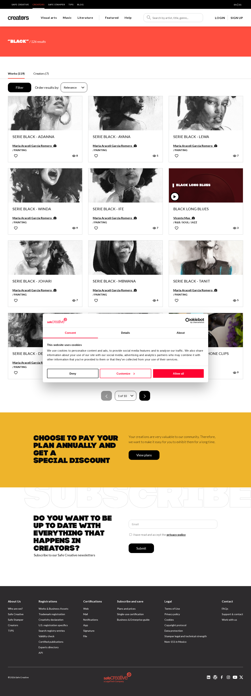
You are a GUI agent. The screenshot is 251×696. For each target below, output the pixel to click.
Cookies (169, 619)
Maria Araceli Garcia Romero (32, 145)
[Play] (174, 196)
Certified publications (51, 641)
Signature (88, 630)
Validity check (46, 636)
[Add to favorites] (16, 156)
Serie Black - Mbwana (114, 281)
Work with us (229, 619)
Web (86, 608)
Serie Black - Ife (108, 209)
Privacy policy (172, 614)
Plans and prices (126, 608)
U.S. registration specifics (53, 625)
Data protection (173, 630)
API (41, 652)
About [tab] (181, 332)
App (85, 625)
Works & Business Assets (53, 608)
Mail (85, 614)
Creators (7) (41, 73)
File (85, 636)
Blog (80, 4)
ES (240, 4)
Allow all (178, 373)
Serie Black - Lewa (191, 137)
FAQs (225, 608)
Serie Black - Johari (32, 281)
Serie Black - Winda (31, 209)
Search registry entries (52, 630)
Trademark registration (52, 614)
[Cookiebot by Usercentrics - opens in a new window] (188, 320)
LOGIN (220, 17)
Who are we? (15, 608)
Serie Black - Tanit (191, 281)
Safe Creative (20, 4)
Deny (72, 373)
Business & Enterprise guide (133, 619)
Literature (85, 17)
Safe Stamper (56, 4)
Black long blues (191, 209)
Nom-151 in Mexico (175, 641)
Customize (123, 373)
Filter (20, 87)
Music (67, 17)
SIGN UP (237, 17)
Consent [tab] (70, 332)
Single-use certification (130, 614)
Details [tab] (125, 332)
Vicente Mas (182, 218)
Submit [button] (141, 548)
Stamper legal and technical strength (185, 636)
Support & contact (232, 614)
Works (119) (16, 73)
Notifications (90, 619)
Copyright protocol (175, 625)
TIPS (71, 4)
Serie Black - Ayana (111, 137)
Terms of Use (172, 608)
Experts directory (49, 647)
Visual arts (49, 17)
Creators (38, 4)
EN (235, 4)
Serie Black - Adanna (33, 137)
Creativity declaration (51, 619)
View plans (144, 455)
